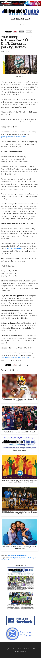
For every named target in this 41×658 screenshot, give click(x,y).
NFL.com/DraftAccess (14, 248)
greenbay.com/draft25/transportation (13, 137)
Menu (22, 24)
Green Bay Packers (14, 558)
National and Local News (15, 555)
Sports (25, 555)
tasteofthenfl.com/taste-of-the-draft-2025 (15, 358)
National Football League (28, 558)
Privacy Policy (8, 649)
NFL (2, 560)
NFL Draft (6, 560)
